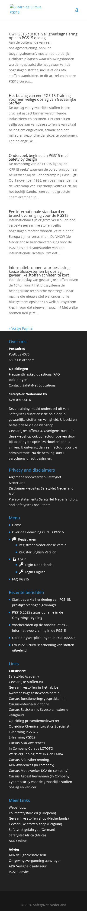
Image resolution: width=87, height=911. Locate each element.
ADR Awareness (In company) (31, 765)
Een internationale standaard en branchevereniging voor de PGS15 (38, 213)
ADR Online (18, 841)
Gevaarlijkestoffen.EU (25, 430)
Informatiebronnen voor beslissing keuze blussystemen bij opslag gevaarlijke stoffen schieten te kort (39, 271)
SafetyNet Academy (24, 676)
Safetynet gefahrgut (24, 829)
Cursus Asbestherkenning (29, 759)
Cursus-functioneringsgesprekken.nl (37, 698)
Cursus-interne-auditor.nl (29, 704)
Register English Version (37, 552)
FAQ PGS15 (20, 579)
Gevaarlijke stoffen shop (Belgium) (35, 824)
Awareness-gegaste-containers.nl (35, 693)
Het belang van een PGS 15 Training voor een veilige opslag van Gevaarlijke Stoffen (42, 99)
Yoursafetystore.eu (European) (32, 813)
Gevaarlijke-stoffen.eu (26, 682)
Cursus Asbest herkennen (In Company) (39, 776)
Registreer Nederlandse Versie (42, 545)
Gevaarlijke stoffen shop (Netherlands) (39, 818)
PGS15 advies (19, 872)
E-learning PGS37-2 (24, 732)
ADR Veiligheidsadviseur (28, 866)
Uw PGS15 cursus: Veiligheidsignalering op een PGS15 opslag (43, 35)
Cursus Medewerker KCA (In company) (38, 770)
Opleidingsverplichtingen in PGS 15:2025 (43, 637)
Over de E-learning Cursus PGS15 (38, 532)
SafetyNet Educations (39, 385)
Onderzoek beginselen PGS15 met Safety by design (38, 157)
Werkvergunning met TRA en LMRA (36, 754)
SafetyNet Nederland (49, 905)
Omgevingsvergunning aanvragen (35, 860)
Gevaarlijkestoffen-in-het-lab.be (33, 687)
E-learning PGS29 (22, 737)
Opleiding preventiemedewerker (34, 720)
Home (16, 525)
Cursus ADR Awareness (27, 743)
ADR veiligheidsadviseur (27, 855)
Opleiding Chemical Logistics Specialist (39, 726)
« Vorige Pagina (20, 328)
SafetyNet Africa (21, 835)
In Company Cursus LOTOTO (31, 748)
